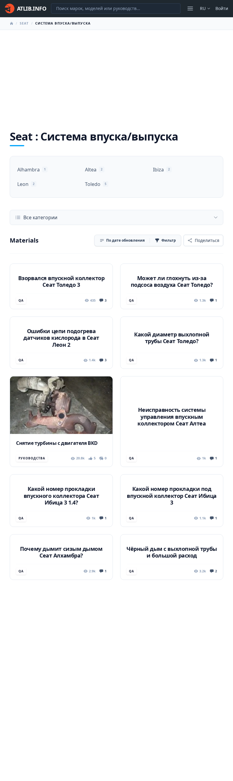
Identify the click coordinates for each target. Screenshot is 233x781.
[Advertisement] (116, 75)
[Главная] (11, 23)
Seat (24, 23)
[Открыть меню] (190, 8)
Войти (221, 8)
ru (203, 8)
